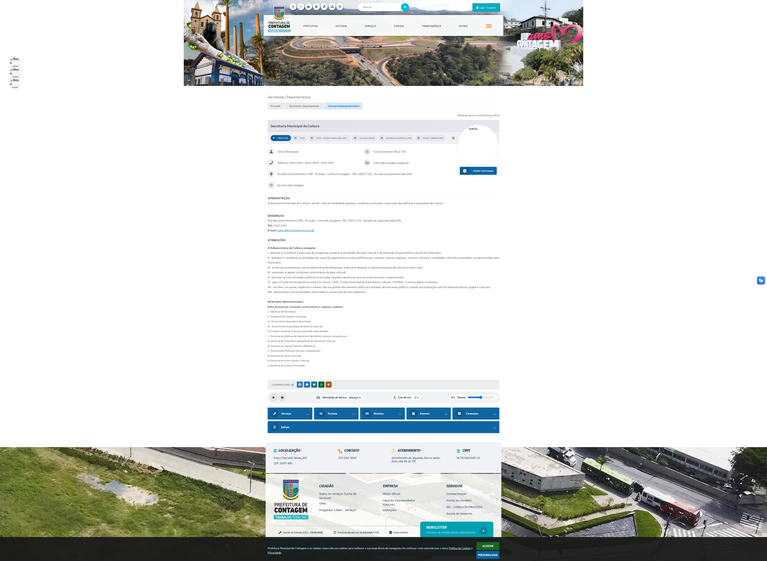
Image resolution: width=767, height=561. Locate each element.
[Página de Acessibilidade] (339, 6)
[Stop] (282, 398)
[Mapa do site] (332, 6)
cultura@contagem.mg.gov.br (295, 230)
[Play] (274, 398)
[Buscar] (405, 7)
